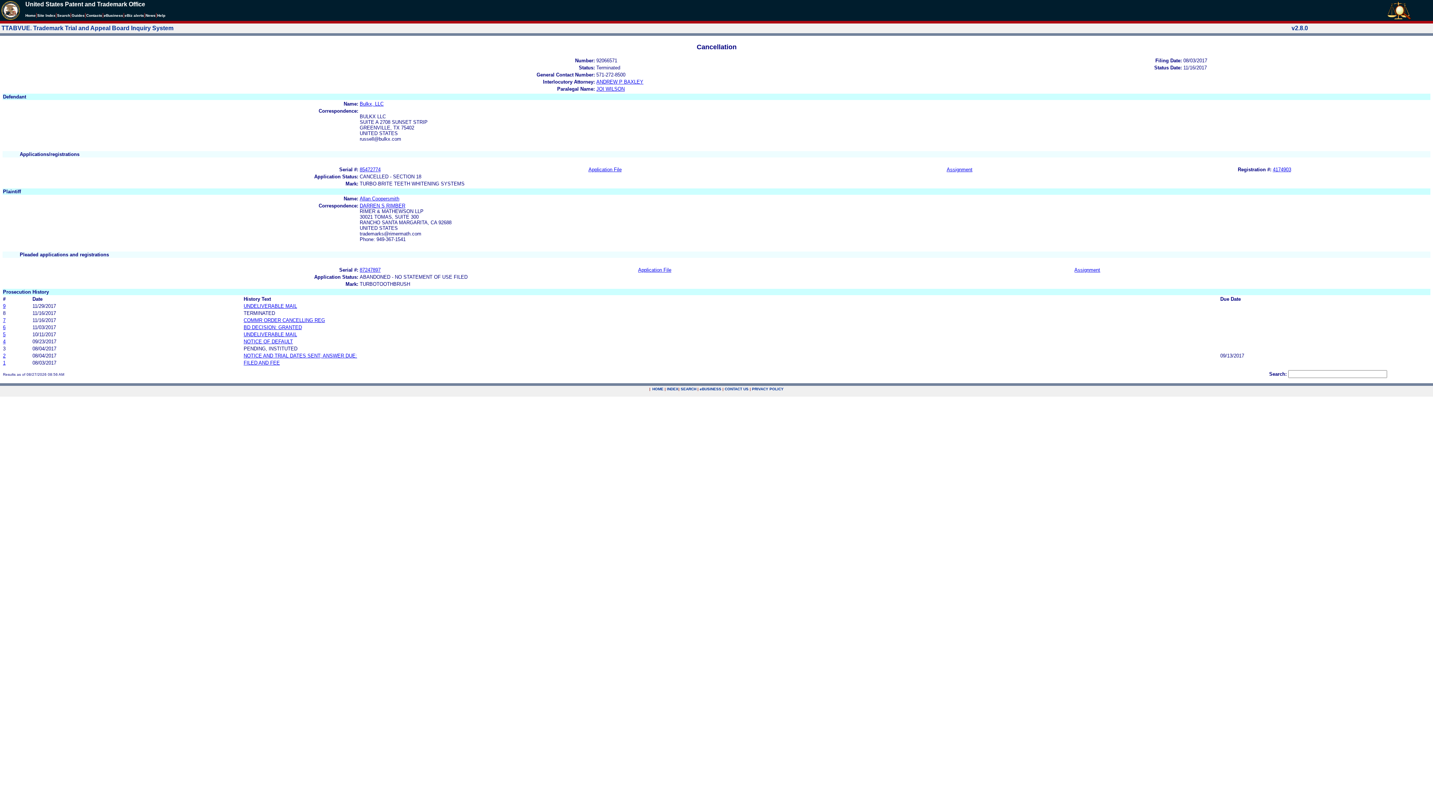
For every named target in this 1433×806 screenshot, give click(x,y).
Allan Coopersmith (379, 199)
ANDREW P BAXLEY (619, 82)
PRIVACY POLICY (768, 389)
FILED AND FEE (262, 363)
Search (63, 15)
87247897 (370, 270)
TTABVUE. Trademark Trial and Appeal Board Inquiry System (87, 28)
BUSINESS (710, 389)
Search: (1278, 374)
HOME (658, 389)
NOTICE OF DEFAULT (268, 341)
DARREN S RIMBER (382, 206)
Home (30, 15)
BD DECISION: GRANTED (273, 327)
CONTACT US (737, 389)
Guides (78, 15)
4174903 (1282, 169)
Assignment (959, 169)
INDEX (672, 389)
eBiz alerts (134, 15)
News (151, 15)
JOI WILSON (610, 89)
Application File (605, 169)
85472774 (370, 169)
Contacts (94, 15)
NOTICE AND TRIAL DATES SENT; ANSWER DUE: (300, 356)
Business (113, 15)
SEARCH (688, 389)
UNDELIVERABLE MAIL (270, 306)
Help (161, 15)
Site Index (46, 15)
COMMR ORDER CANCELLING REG (284, 320)
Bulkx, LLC (372, 104)
